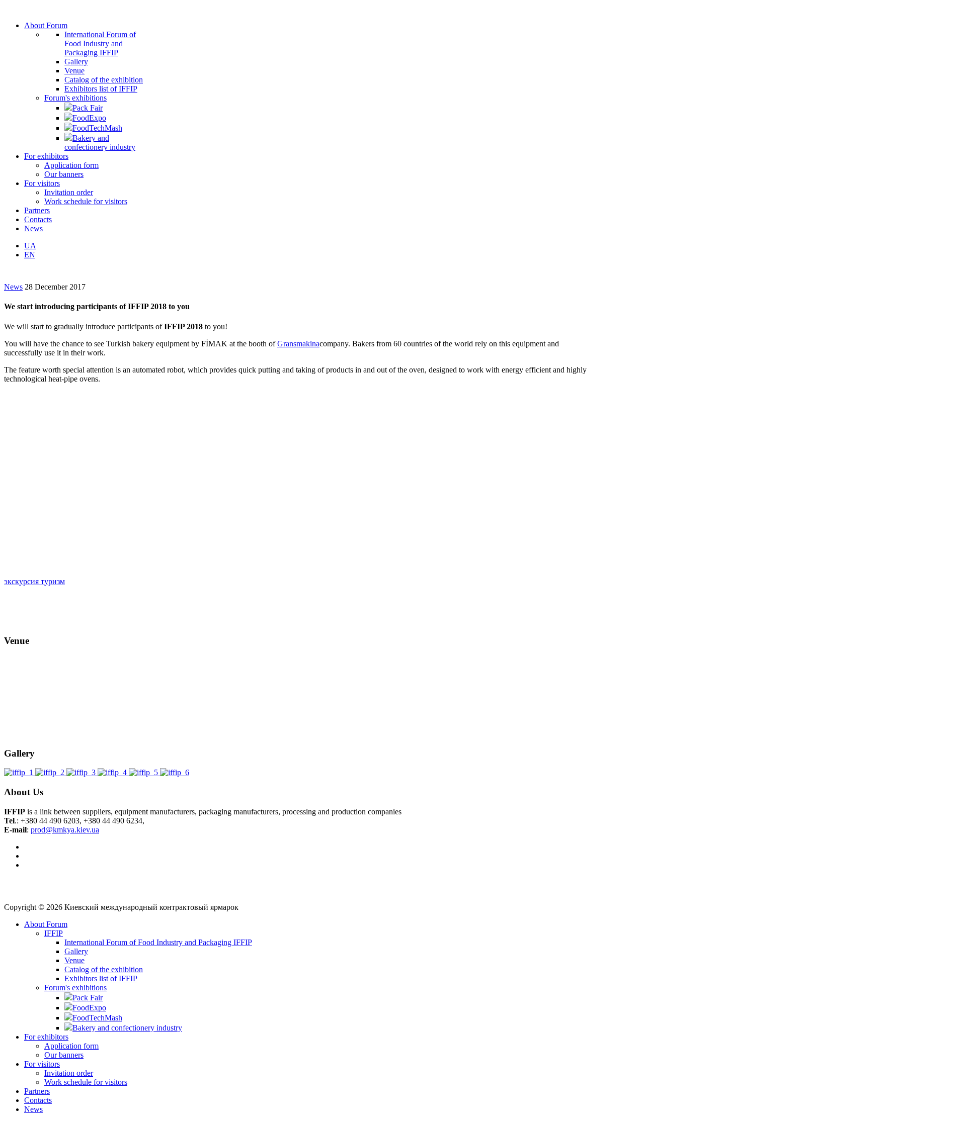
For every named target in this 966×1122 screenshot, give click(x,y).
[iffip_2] (50, 772)
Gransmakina (298, 343)
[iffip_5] (144, 772)
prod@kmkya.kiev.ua (65, 829)
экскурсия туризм (34, 581)
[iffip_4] (113, 772)
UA (30, 245)
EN (29, 254)
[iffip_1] (19, 772)
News (13, 287)
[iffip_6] (174, 772)
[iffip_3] (82, 772)
